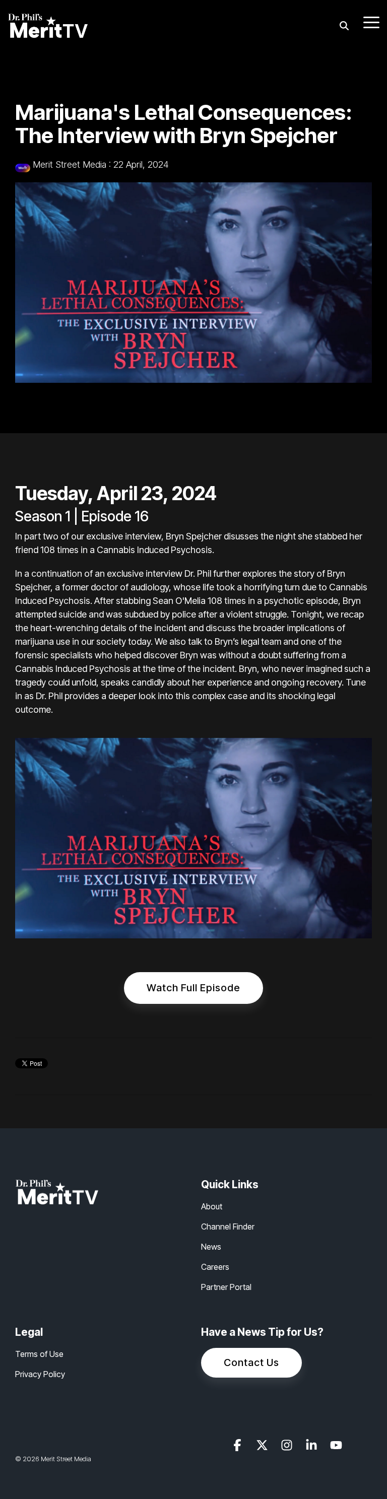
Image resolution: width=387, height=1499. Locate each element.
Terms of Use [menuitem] (39, 1354)
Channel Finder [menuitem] (227, 1226)
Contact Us (251, 1362)
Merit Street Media (69, 164)
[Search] (344, 26)
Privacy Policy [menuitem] (40, 1374)
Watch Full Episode (193, 988)
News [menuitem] (211, 1247)
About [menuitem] (211, 1206)
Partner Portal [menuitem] (226, 1287)
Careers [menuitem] (215, 1267)
